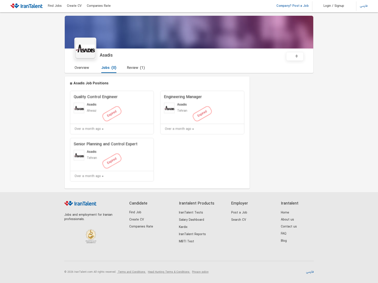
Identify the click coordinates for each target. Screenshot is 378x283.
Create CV (74, 6)
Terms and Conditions (131, 272)
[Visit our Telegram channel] (95, 253)
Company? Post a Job (292, 6)
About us (287, 219)
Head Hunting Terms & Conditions (169, 272)
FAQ (283, 233)
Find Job (135, 212)
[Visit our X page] (86, 253)
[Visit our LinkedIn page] (68, 253)
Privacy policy (200, 272)
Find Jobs (55, 6)
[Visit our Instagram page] (77, 253)
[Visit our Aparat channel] (104, 253)
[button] (331, 6)
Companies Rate (99, 6)
